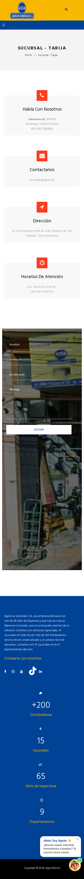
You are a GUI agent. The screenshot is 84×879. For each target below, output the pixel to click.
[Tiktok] (34, 674)
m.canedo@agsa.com (42, 180)
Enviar (39, 429)
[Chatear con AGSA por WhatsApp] (75, 865)
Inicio (28, 54)
